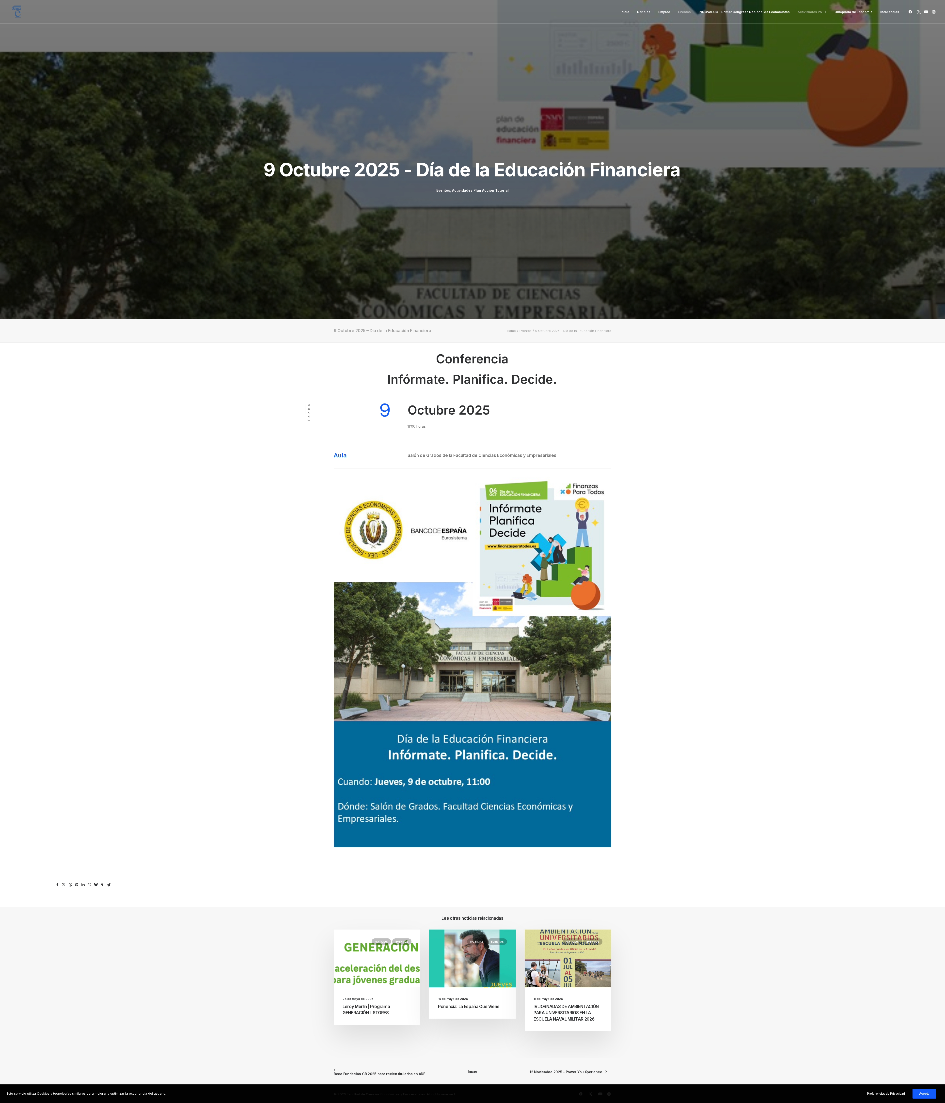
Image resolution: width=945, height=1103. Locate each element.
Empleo (664, 12)
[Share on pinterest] (76, 885)
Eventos (684, 12)
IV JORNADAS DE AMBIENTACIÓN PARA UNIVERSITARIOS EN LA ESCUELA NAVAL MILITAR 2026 (566, 1013)
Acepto (924, 1093)
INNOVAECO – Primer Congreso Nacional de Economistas (744, 12)
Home (511, 331)
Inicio (624, 12)
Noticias (643, 12)
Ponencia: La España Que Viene (469, 1006)
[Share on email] (108, 885)
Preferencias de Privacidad (886, 1093)
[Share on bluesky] (96, 885)
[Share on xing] (102, 885)
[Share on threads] (70, 885)
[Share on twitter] (64, 885)
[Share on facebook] (57, 885)
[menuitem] (625, 12)
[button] (911, 12)
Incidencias (889, 12)
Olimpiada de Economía (853, 12)
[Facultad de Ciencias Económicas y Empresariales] (16, 11)
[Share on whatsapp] (89, 885)
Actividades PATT (812, 12)
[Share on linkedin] (83, 885)
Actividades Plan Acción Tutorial (480, 190)
